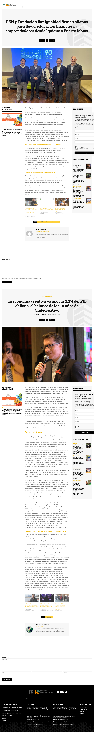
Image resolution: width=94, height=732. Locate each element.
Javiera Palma (41, 35)
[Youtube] (91, 1)
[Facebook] (86, 1)
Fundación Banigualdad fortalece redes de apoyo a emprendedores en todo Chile (61, 210)
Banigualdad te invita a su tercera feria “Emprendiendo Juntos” (46, 210)
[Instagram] (88, 1)
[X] (90, 1)
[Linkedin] (53, 40)
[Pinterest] (47, 40)
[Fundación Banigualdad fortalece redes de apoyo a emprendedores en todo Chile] (61, 202)
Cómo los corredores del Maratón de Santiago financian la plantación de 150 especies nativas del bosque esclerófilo (63, 723)
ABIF (39, 221)
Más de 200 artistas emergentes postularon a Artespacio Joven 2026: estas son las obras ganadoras (38, 716)
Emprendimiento (77, 186)
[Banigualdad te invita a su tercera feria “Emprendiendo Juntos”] (47, 202)
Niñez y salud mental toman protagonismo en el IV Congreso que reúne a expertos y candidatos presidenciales (23, 251)
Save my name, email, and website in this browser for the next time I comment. (22, 278)
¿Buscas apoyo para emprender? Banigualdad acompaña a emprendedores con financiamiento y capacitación (31, 211)
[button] (22, 7)
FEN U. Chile (44, 221)
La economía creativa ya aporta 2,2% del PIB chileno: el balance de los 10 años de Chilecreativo (78, 168)
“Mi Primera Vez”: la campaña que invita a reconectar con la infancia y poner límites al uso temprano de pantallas (70, 251)
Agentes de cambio (47, 17)
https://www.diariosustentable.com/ (43, 231)
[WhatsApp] (50, 40)
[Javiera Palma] (30, 233)
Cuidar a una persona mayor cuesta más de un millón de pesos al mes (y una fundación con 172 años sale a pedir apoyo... (64, 716)
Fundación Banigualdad (54, 221)
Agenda (75, 173)
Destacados (30, 712)
